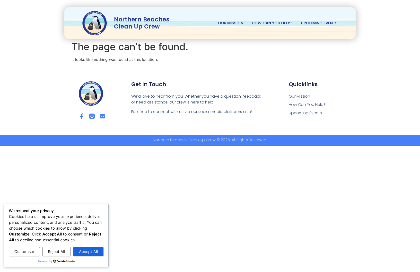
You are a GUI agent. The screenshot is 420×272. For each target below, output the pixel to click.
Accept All (88, 251)
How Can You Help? (272, 23)
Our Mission (230, 23)
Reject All (56, 251)
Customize (24, 251)
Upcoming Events (319, 23)
